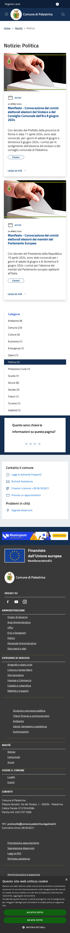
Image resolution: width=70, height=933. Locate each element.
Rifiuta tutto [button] (35, 920)
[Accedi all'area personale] (57, 4)
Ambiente (18, 721)
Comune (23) (15, 328)
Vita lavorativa (15, 675)
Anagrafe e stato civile (19, 665)
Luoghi (11, 777)
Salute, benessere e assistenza (30, 726)
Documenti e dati (16, 648)
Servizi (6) (13, 383)
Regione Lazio (12, 4)
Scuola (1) (13, 376)
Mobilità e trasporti (18, 691)
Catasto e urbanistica (19, 685)
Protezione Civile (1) (19, 369)
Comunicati (13, 757)
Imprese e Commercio (19, 680)
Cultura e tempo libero (19, 670)
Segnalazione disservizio (20, 848)
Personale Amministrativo (21, 643)
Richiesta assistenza (18, 859)
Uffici (10, 627)
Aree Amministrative (19, 622)
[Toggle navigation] (6, 14)
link (4, 905)
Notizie (18, 97)
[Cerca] (63, 14)
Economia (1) (15, 341)
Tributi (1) (13, 396)
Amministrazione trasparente (23, 874)
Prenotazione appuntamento (23, 843)
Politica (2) (14, 362)
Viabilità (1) (14, 410)
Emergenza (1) (16, 348)
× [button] (66, 879)
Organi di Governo (17, 617)
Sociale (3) (13, 390)
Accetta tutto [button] (35, 912)
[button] (35, 927)
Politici (11, 638)
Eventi (11, 782)
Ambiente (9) (15, 321)
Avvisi (10, 762)
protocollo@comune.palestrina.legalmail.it (31, 824)
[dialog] (35, 904)
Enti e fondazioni (16, 633)
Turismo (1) (14, 403)
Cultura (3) (14, 334)
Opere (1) (13, 355)
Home (7, 28)
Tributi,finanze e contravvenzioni (31, 716)
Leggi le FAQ (14, 853)
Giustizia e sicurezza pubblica (29, 711)
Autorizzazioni (21, 732)
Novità (18, 28)
